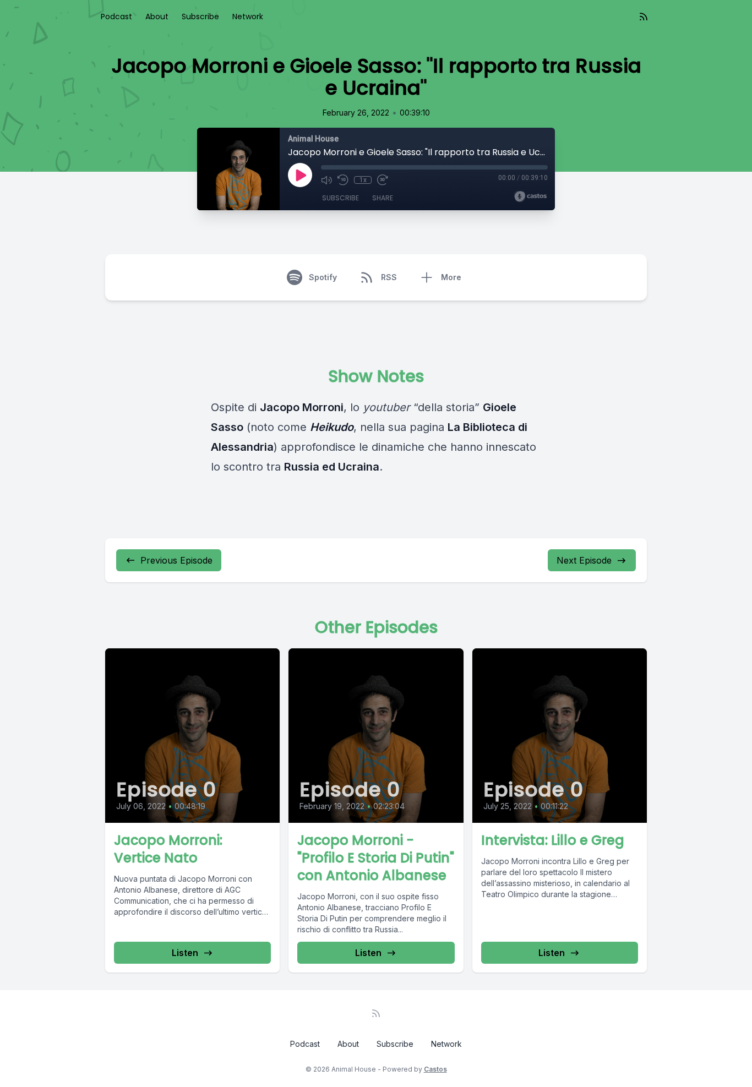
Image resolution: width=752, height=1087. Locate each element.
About (156, 16)
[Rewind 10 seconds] (342, 179)
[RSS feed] (643, 16)
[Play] (300, 175)
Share (382, 198)
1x (363, 180)
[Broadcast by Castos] (530, 196)
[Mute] (326, 180)
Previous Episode (176, 560)
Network (247, 16)
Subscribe (200, 16)
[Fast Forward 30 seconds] (382, 179)
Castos (435, 1069)
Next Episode (584, 560)
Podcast (116, 16)
